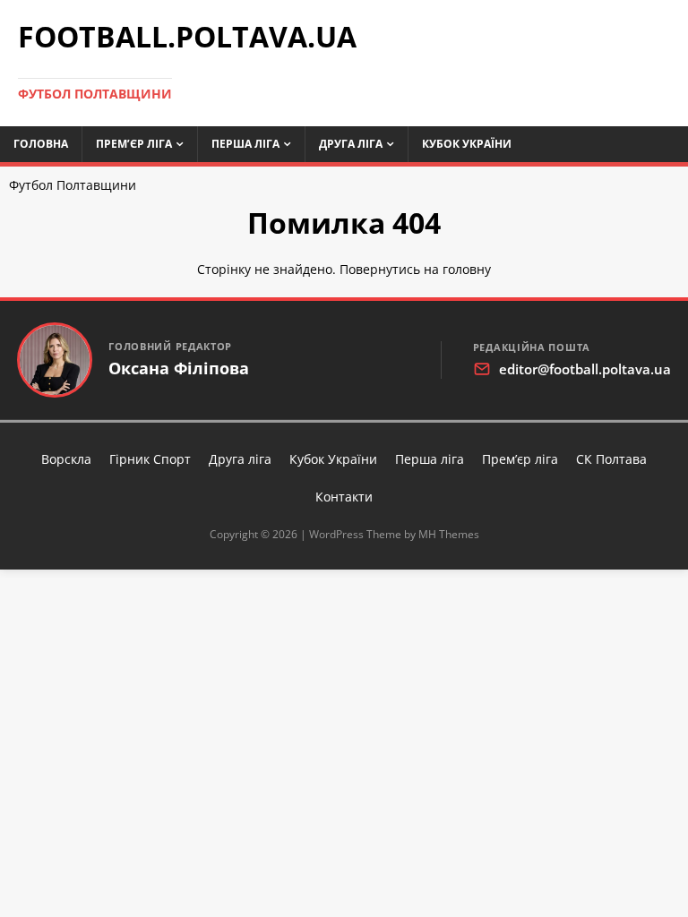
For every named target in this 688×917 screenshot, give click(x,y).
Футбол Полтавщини (72, 184)
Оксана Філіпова (178, 368)
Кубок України (467, 143)
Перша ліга (245, 143)
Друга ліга (351, 143)
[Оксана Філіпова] (54, 360)
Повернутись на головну (415, 269)
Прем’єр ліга (134, 143)
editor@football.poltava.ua (585, 369)
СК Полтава (611, 458)
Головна (40, 143)
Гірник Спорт (150, 458)
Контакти (344, 496)
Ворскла (66, 458)
